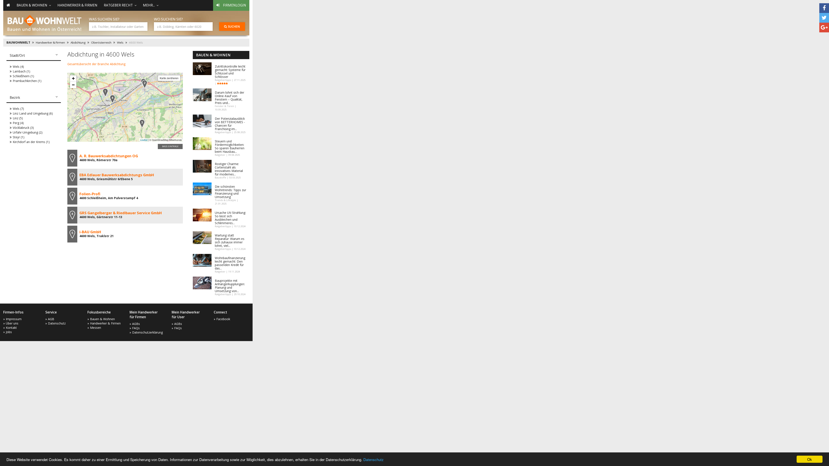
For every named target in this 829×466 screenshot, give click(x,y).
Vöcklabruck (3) (23, 128)
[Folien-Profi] (142, 123)
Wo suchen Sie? (168, 19)
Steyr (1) (18, 137)
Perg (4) (18, 123)
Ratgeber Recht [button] (118, 5)
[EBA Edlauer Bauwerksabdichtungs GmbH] (144, 84)
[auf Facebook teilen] (824, 8)
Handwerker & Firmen (77, 5)
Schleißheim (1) (23, 76)
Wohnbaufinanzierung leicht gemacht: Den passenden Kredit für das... (230, 263)
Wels (120, 42)
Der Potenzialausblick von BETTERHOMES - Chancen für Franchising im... (230, 123)
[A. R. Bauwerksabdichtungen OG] (105, 92)
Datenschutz (373, 459)
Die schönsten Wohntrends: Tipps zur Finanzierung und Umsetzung (230, 191)
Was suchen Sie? (104, 19)
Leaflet (143, 140)
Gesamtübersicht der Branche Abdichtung (96, 64)
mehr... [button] (149, 5)
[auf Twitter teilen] (824, 18)
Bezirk (15, 97)
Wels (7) (18, 109)
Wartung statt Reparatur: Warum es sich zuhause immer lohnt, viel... (229, 240)
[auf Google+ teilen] (824, 27)
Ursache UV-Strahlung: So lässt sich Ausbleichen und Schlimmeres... (230, 218)
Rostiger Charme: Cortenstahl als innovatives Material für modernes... (229, 169)
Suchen (233, 26)
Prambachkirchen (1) (27, 81)
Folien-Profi (89, 193)
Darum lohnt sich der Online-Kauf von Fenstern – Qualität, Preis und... (229, 97)
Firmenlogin (234, 5)
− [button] (73, 85)
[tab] (33, 56)
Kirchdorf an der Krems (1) (31, 142)
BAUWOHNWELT (18, 42)
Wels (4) (18, 67)
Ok (809, 459)
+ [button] (73, 78)
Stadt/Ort (17, 55)
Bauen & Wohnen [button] (32, 5)
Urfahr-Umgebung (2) (28, 132)
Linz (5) (18, 118)
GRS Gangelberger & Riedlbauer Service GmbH (120, 212)
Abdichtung (78, 42)
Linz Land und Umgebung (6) (33, 113)
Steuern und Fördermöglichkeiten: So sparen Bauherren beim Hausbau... (229, 146)
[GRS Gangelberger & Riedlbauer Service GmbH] (112, 99)
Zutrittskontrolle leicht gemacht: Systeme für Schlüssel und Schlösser (230, 71)
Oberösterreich (101, 42)
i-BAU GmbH (90, 231)
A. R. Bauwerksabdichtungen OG (108, 155)
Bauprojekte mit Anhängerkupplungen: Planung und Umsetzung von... (230, 286)
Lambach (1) (21, 71)
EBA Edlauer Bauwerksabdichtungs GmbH (116, 174)
